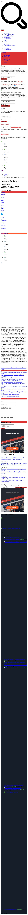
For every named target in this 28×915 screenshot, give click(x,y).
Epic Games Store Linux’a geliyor (12, 396)
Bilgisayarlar (7, 37)
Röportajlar (6, 48)
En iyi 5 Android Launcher (10, 909)
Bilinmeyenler (7, 38)
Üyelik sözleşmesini (5, 84)
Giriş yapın (20, 81)
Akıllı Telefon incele (9, 34)
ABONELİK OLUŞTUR (21, 487)
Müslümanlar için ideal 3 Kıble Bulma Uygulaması (13, 464)
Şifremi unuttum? (5, 124)
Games (5, 41)
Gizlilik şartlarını (16, 84)
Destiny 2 (13, 368)
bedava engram (4, 368)
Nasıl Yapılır (7, 59)
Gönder (3, 407)
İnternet (14, 786)
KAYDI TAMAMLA (5, 105)
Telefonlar (6, 56)
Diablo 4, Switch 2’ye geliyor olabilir (13, 382)
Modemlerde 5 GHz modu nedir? (12, 539)
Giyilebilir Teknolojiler (9, 45)
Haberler (6, 175)
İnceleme (6, 57)
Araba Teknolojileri (8, 36)
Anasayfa (6, 174)
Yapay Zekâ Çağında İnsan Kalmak (14, 379)
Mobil (5, 666)
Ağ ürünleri (6, 33)
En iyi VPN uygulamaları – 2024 (12, 789)
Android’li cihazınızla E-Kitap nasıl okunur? (11, 459)
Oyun (2, 375)
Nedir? (5, 62)
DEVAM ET (3, 78)
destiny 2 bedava (20, 368)
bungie (9, 368)
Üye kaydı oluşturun (16, 127)
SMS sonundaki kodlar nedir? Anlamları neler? (15, 665)
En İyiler (6, 60)
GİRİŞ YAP (3, 121)
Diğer (5, 40)
